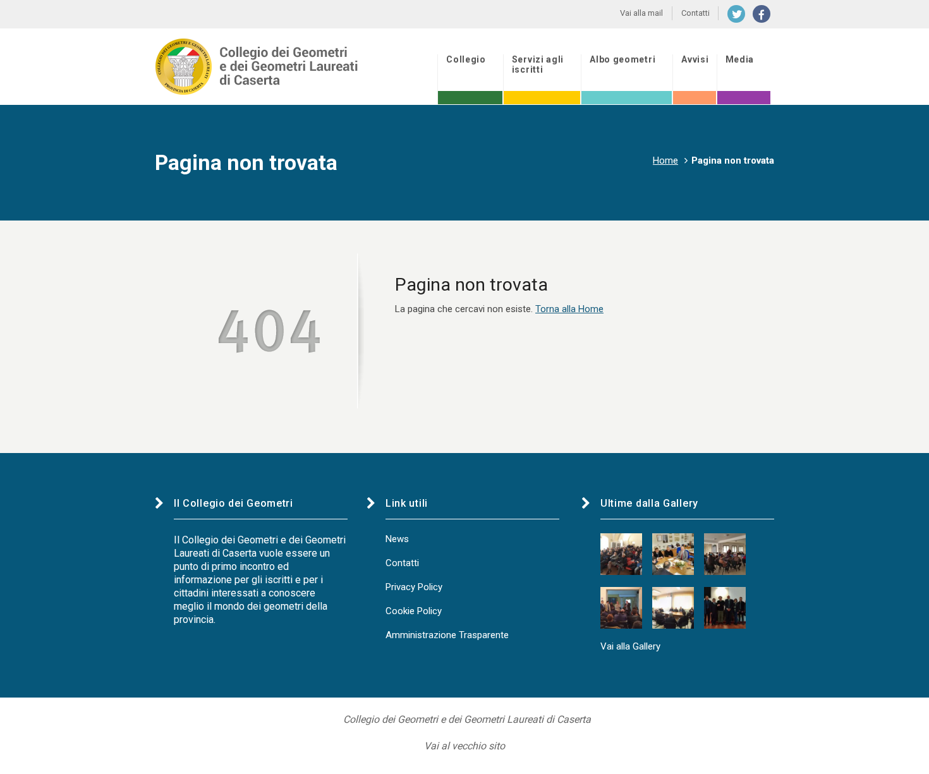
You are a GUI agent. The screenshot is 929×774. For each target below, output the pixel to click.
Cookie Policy (414, 611)
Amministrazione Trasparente (447, 635)
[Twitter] (736, 14)
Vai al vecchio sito (464, 746)
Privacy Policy (414, 587)
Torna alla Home (569, 309)
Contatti (402, 563)
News (397, 539)
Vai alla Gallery (630, 646)
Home (665, 160)
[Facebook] (761, 14)
